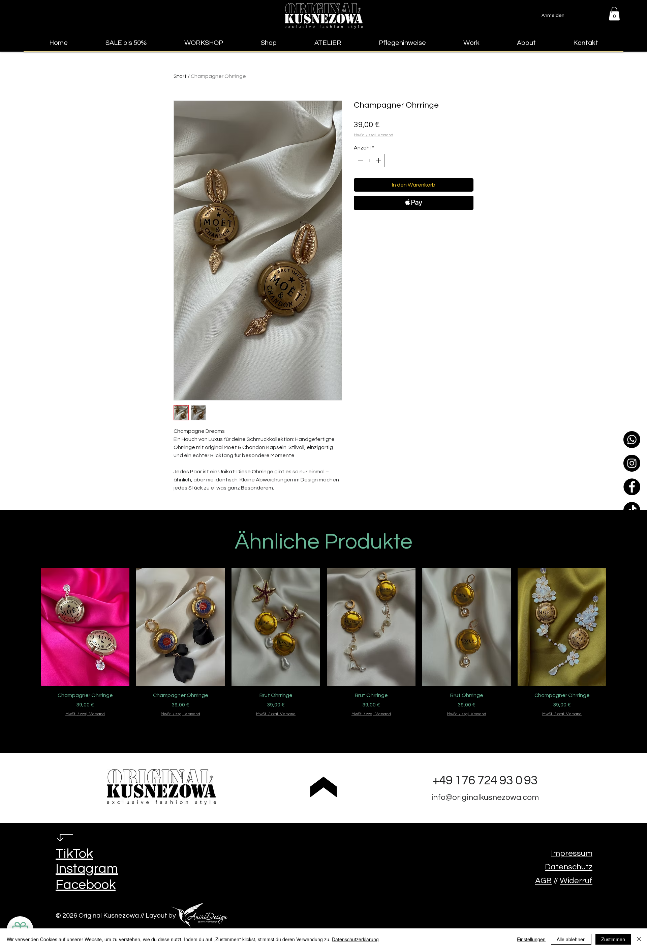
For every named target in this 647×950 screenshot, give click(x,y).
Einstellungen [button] (531, 939)
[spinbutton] (369, 160)
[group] (323, 651)
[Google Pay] (413, 221)
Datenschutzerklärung (355, 939)
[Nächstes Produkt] (616, 627)
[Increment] (379, 160)
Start (180, 76)
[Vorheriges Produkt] (31, 627)
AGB (543, 880)
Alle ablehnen (571, 939)
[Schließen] (639, 939)
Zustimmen (613, 939)
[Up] (323, 787)
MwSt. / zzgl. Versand (373, 135)
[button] (614, 14)
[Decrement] (359, 160)
